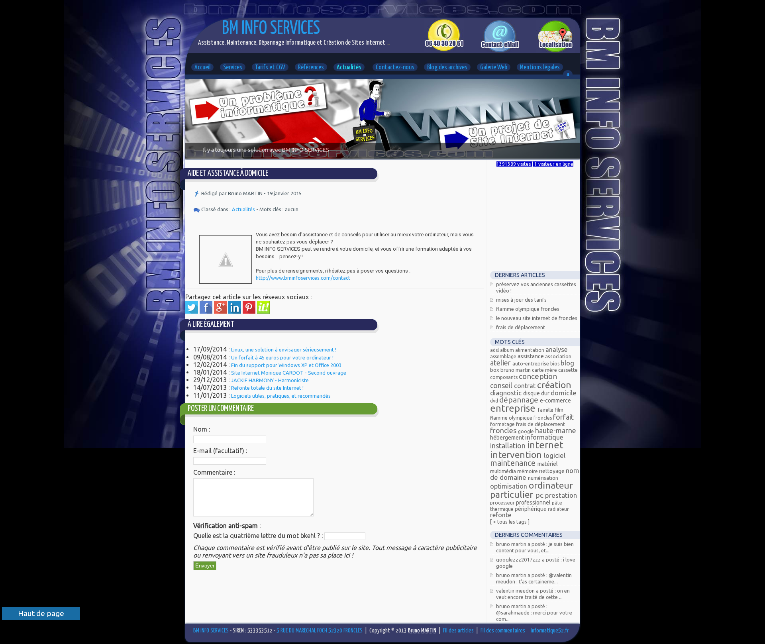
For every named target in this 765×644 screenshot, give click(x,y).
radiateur (558, 509)
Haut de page (41, 613)
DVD (494, 400)
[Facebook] (206, 311)
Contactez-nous (395, 67)
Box (495, 370)
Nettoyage (552, 471)
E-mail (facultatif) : (220, 450)
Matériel (547, 464)
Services (232, 67)
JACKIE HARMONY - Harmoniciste (270, 380)
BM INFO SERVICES (271, 29)
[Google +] (220, 311)
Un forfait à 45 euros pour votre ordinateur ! (282, 357)
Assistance (531, 356)
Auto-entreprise (531, 363)
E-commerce (555, 400)
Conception (538, 376)
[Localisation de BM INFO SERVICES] (555, 50)
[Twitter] (191, 311)
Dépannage (519, 399)
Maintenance (513, 462)
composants (504, 377)
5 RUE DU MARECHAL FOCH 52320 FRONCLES (320, 631)
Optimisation (509, 486)
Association (558, 356)
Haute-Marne (555, 430)
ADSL (495, 350)
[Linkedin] (234, 311)
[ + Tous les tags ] (510, 521)
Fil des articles (458, 631)
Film (559, 409)
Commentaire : (214, 472)
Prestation (561, 495)
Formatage (503, 424)
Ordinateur (551, 485)
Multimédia (503, 471)
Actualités (349, 67)
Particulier (512, 494)
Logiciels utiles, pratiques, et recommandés (281, 396)
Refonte (500, 514)
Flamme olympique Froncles (521, 417)
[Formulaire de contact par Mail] (500, 50)
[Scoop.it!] (263, 311)
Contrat (525, 385)
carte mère (545, 370)
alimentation (530, 350)
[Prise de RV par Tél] (444, 49)
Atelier (501, 363)
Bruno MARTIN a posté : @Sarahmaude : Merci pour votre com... (534, 612)
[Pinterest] (249, 311)
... (387, 42)
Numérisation (543, 478)
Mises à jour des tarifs (521, 299)
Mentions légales (540, 67)
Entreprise (514, 408)
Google (526, 431)
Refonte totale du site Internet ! (267, 388)
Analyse (556, 349)
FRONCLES (504, 430)
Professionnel (534, 502)
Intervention (517, 454)
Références (311, 67)
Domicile (564, 393)
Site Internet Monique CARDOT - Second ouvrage (288, 372)
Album (507, 350)
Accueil (202, 67)
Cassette (568, 370)
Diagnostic (506, 393)
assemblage (504, 356)
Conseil (502, 385)
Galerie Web (493, 67)
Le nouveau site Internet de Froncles (536, 318)
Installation (508, 446)
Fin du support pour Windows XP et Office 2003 (286, 365)
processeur (503, 502)
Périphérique (531, 509)
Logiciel (554, 455)
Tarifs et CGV (270, 67)
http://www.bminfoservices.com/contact (303, 278)
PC (540, 495)
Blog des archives (447, 67)
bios (555, 363)
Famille (546, 409)
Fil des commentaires (503, 631)
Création (554, 385)
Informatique (544, 437)
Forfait (563, 417)
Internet (545, 445)
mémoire (528, 471)
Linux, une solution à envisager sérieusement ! (283, 349)
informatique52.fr (550, 631)
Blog (567, 363)
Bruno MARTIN (516, 370)
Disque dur (537, 393)
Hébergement (507, 437)
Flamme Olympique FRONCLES (527, 309)
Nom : (201, 429)
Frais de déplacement (520, 327)
